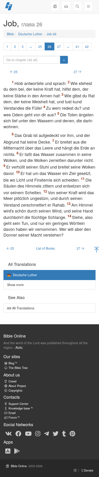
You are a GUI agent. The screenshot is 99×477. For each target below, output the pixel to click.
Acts (19, 347)
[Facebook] (18, 433)
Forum (14, 417)
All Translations (22, 308)
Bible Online (19, 466)
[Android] (17, 451)
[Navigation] (88, 6)
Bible (10, 34)
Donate (88, 470)
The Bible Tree (18, 368)
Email (12, 413)
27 (59, 46)
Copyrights (15, 390)
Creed (12, 381)
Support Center (18, 404)
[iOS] (7, 451)
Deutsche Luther (30, 34)
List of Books (45, 248)
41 (77, 46)
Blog (13, 363)
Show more (15, 284)
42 (87, 46)
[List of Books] (55, 6)
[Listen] (66, 6)
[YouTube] (28, 433)
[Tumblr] (64, 433)
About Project (17, 386)
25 (40, 46)
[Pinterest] (72, 433)
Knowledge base (21, 408)
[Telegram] (46, 433)
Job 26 (51, 34)
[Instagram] (37, 433)
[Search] (77, 6)
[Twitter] (55, 433)
